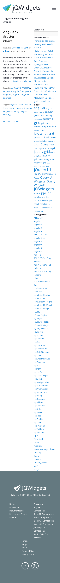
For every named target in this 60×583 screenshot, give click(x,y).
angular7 (16, 94)
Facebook (25, 565)
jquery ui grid (41, 173)
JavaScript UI (39, 298)
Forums (24, 541)
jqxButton (38, 335)
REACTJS (38, 452)
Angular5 (7, 94)
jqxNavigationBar (42, 382)
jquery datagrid (47, 148)
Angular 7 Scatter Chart (10, 36)
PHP (36, 435)
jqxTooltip (38, 419)
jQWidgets (44, 189)
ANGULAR (16, 87)
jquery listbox (49, 159)
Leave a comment (11, 121)
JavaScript (50, 126)
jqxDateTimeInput (42, 352)
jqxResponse (39, 399)
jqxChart (7, 98)
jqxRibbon (38, 402)
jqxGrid (46, 193)
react (36, 204)
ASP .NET (38, 254)
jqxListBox (38, 372)
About (24, 547)
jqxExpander (39, 362)
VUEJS (36, 469)
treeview (37, 211)
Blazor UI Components (44, 520)
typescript (38, 459)
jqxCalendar (39, 338)
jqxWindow (39, 432)
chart (41, 115)
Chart (36, 278)
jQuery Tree (44, 166)
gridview (45, 123)
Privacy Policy (27, 554)
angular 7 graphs (24, 108)
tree (50, 207)
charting (48, 115)
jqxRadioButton (41, 392)
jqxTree (37, 422)
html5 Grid (39, 126)
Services (13, 517)
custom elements (42, 281)
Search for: (39, 29)
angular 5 (17, 91)
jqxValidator (39, 429)
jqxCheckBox (40, 345)
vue (42, 211)
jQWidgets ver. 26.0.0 (43, 51)
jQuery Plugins (40, 163)
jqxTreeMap (39, 425)
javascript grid (44, 133)
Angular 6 (26, 91)
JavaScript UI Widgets (43, 305)
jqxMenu (38, 378)
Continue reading (22, 81)
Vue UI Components (43, 517)
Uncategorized (40, 462)
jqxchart (37, 193)
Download (14, 507)
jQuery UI (42, 169)
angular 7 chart (17, 104)
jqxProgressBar (41, 389)
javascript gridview (45, 137)
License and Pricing (18, 514)
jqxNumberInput (41, 385)
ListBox (37, 200)
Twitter (35, 565)
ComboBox (38, 119)
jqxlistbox (37, 197)
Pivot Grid (38, 439)
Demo (12, 504)
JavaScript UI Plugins (43, 301)
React (36, 442)
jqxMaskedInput (41, 375)
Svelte (36, 456)
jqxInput (37, 368)
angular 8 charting (11, 111)
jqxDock (37, 355)
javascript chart (39, 130)
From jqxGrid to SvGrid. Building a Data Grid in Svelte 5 (44, 44)
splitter (45, 207)
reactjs (43, 204)
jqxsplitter (45, 197)
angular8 (25, 94)
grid (37, 122)
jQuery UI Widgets (43, 179)
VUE (36, 466)
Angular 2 (26, 87)
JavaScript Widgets (42, 308)
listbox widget (47, 201)
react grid (38, 446)
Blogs (24, 544)
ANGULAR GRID (41, 234)
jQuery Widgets (44, 183)
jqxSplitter (38, 412)
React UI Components (44, 514)
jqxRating (38, 395)
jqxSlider (37, 409)
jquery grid (42, 151)
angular (39, 108)
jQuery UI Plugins (41, 321)
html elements (40, 288)
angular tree (39, 238)
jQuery (44, 144)
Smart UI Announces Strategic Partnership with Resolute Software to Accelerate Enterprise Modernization (45, 74)
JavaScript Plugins (42, 295)
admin (6, 51)
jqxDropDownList (42, 358)
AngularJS (38, 251)
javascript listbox (40, 141)
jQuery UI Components (44, 524)
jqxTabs (37, 415)
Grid (36, 285)
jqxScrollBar (39, 405)
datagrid (48, 118)
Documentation (16, 510)
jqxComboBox (40, 348)
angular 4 (7, 91)
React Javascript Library (44, 449)
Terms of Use (27, 551)
